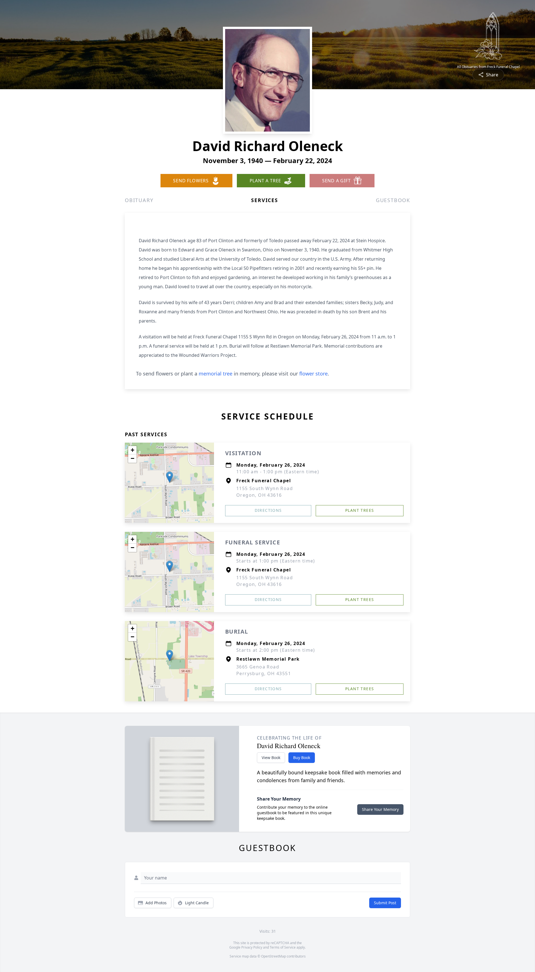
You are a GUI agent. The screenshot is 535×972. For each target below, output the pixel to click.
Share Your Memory (380, 809)
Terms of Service (283, 947)
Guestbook (393, 200)
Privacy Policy (251, 947)
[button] (169, 477)
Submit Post (385, 902)
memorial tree (215, 373)
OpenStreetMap (273, 956)
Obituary (139, 200)
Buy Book (301, 757)
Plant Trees (359, 510)
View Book (271, 757)
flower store (313, 373)
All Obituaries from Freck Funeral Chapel (488, 67)
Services (264, 200)
